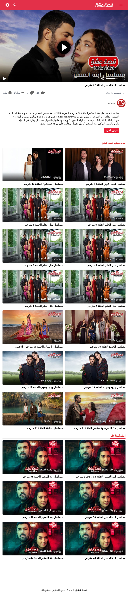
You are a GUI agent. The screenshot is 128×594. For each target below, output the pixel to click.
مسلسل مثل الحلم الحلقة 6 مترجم (107, 224)
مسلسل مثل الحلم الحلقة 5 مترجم (44, 224)
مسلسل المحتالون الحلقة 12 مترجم (43, 183)
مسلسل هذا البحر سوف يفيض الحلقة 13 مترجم (100, 428)
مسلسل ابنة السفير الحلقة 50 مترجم (105, 517)
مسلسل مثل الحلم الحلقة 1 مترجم (44, 305)
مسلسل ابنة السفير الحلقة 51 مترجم (42, 476)
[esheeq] (121, 106)
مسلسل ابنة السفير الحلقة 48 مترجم (105, 558)
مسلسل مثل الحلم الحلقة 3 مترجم (44, 265)
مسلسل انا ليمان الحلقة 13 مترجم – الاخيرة (39, 346)
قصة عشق (81, 590)
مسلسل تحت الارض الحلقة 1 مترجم (106, 183)
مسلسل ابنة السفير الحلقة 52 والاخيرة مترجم (101, 476)
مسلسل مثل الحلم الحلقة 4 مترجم (107, 265)
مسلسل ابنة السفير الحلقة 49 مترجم (42, 517)
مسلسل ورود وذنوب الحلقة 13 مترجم (105, 387)
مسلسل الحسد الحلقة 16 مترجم (108, 346)
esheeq (112, 103)
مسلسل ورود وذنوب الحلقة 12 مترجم (42, 387)
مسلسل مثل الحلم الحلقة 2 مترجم (107, 305)
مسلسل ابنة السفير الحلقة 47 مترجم (42, 558)
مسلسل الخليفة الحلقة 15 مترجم (45, 428)
